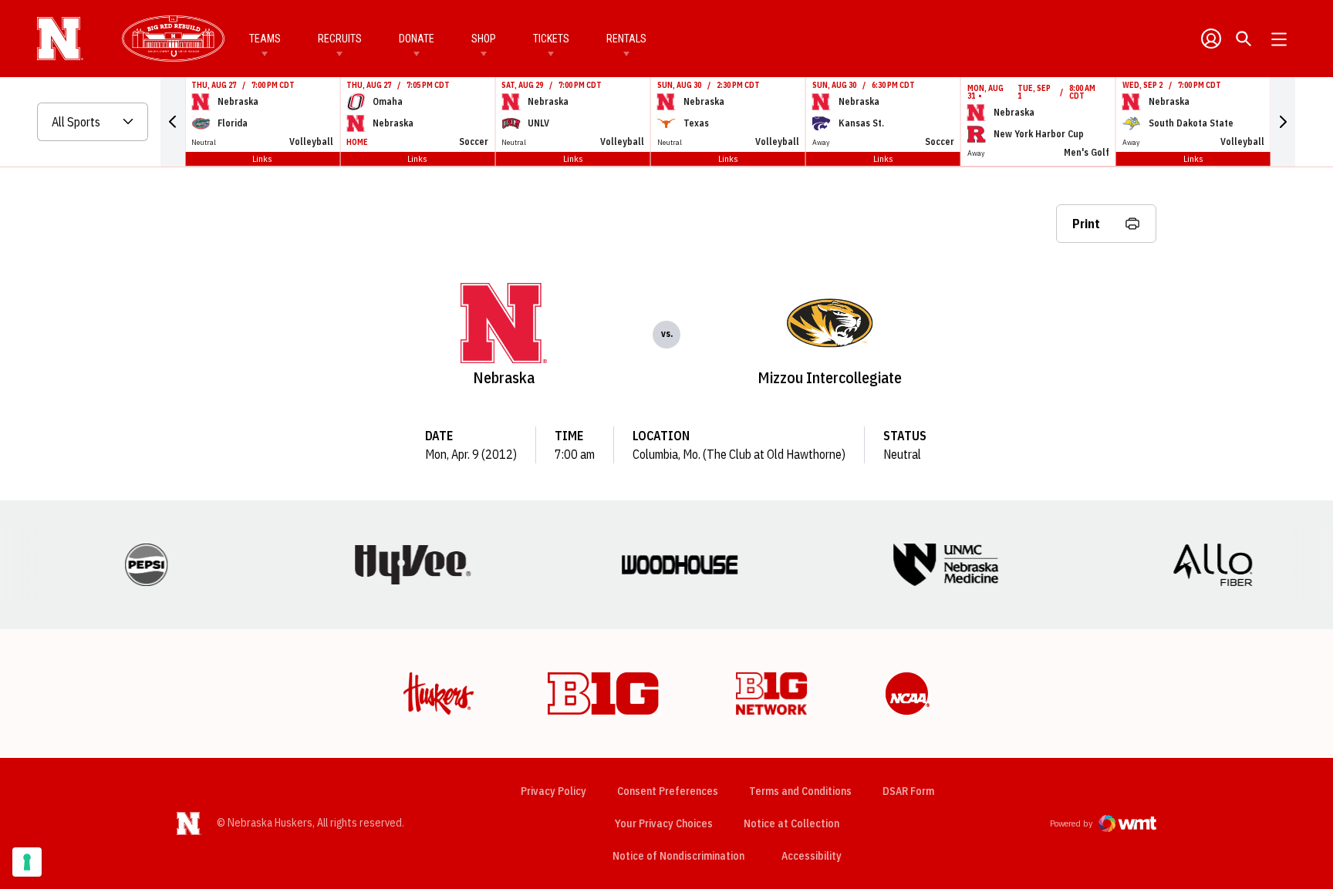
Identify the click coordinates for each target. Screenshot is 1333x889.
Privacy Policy (553, 791)
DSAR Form (908, 791)
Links (262, 158)
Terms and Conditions (800, 791)
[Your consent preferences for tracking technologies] (27, 862)
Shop (483, 38)
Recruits (340, 38)
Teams (265, 38)
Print (1086, 223)
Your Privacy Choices (664, 823)
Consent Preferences (667, 791)
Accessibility (811, 855)
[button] (172, 122)
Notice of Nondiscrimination (678, 856)
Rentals (626, 38)
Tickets (551, 38)
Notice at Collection (791, 823)
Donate (416, 38)
